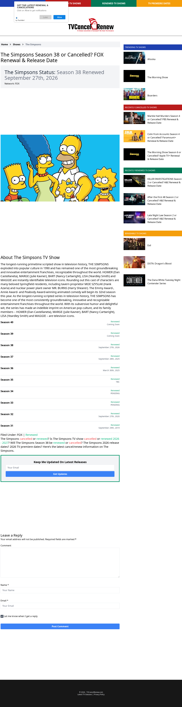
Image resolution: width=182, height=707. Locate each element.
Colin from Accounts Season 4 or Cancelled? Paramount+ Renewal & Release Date (163, 137)
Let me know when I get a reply (21, 616)
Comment (6, 545)
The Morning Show (157, 77)
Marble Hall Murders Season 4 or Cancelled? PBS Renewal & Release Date (163, 119)
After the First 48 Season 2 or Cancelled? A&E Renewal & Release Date (163, 200)
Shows (16, 44)
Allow (59, 17)
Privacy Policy (99, 694)
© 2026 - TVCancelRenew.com (91, 692)
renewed (42, 439)
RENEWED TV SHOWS (113, 3)
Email (4, 600)
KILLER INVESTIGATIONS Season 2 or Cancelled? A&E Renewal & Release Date (164, 182)
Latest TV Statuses (84, 694)
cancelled (26, 439)
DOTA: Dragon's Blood (159, 263)
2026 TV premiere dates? (26, 447)
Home (4, 44)
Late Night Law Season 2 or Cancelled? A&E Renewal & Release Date (162, 219)
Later (45, 17)
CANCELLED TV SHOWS (68, 3)
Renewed (31, 435)
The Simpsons (33, 44)
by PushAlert (20, 20)
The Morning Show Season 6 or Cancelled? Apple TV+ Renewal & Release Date (164, 156)
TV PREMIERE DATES (159, 3)
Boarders (152, 95)
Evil (149, 245)
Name (5, 585)
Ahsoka (151, 59)
